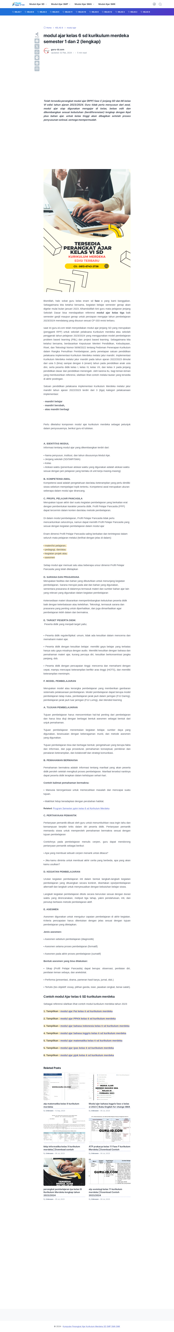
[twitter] (37, 46)
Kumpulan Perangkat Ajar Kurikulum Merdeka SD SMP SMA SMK (91, 1326)
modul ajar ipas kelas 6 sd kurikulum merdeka (87, 1048)
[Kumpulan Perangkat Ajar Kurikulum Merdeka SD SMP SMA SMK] (18, 4)
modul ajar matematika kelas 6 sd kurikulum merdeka (91, 1040)
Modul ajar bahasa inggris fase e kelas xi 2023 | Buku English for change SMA (109, 1105)
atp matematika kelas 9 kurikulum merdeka (61, 1105)
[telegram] (37, 57)
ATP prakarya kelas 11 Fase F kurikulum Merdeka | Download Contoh (109, 1148)
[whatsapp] (37, 52)
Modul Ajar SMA (83, 4)
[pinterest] (37, 63)
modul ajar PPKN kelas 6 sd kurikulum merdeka (88, 1018)
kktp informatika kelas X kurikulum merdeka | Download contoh (62, 1148)
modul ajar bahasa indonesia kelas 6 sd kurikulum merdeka (94, 1026)
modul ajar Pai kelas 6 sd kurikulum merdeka (86, 1011)
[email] (37, 68)
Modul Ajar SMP (59, 4)
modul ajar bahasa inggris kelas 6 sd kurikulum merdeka (93, 1033)
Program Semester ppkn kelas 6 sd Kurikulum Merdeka (81, 808)
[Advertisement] (87, 77)
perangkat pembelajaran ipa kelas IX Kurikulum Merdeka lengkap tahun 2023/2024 (63, 1192)
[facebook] (37, 40)
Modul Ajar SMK (106, 4)
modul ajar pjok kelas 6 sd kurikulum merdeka (87, 1055)
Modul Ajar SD (36, 4)
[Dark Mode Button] (154, 4)
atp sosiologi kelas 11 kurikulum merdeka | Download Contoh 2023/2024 (105, 1192)
